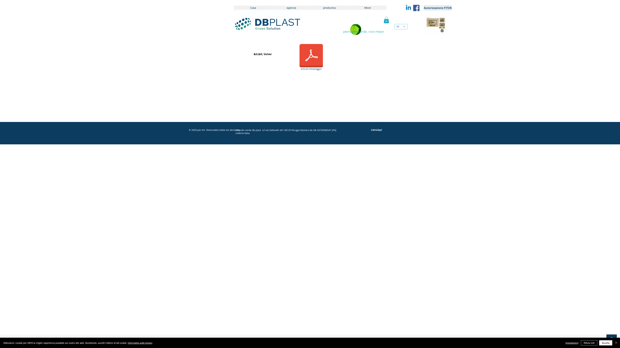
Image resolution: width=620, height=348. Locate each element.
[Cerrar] (616, 342)
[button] (386, 20)
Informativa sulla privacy (140, 342)
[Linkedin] (408, 8)
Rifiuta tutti (589, 342)
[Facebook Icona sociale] (416, 8)
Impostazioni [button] (571, 342)
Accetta (606, 342)
